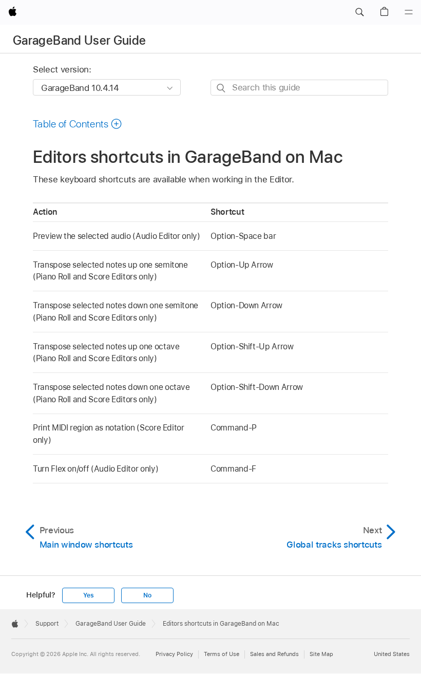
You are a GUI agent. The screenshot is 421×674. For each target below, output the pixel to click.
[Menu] (408, 12)
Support (47, 623)
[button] (359, 12)
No (147, 595)
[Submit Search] (221, 88)
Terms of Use (221, 654)
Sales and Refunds (274, 654)
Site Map (321, 654)
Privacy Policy (174, 654)
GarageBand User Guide (79, 40)
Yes (88, 595)
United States (392, 654)
